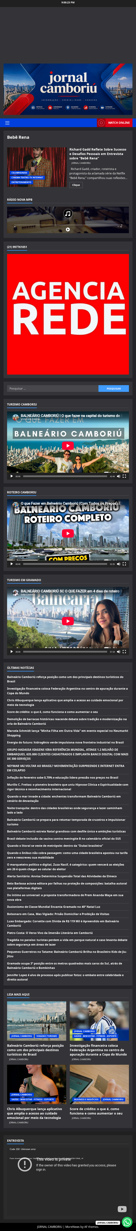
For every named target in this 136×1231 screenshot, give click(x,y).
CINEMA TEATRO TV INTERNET (27, 177)
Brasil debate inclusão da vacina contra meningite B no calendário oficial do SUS (64, 839)
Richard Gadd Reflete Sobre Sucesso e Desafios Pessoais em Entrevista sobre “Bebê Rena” (37, 167)
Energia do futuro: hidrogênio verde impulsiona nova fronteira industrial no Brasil (65, 742)
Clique (77, 185)
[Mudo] (118, 476)
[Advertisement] (68, 37)
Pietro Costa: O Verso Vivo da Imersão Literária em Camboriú (50, 933)
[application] (68, 445)
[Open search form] (93, 122)
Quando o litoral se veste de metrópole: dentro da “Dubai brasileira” (55, 846)
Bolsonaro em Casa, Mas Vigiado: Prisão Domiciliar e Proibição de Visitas (58, 914)
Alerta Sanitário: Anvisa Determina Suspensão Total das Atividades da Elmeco (62, 876)
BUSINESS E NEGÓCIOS (86, 1099)
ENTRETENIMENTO (21, 182)
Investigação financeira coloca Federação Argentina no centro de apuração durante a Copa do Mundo (98, 1049)
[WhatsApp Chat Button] (127, 1222)
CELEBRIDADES (19, 172)
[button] (7, 123)
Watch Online (119, 123)
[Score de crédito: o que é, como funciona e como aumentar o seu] (99, 1084)
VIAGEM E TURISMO (46, 1036)
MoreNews (72, 1227)
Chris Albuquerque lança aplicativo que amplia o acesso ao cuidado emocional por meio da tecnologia (34, 1113)
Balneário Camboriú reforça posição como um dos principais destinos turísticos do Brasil (35, 1049)
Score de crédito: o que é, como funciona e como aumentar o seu (52, 712)
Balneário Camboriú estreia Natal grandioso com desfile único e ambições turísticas (66, 831)
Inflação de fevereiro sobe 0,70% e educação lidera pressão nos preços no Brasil (62, 777)
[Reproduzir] (11, 476)
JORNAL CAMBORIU (81, 163)
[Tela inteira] (124, 476)
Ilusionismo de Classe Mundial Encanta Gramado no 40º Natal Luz (53, 907)
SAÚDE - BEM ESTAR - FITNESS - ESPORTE (95, 1036)
